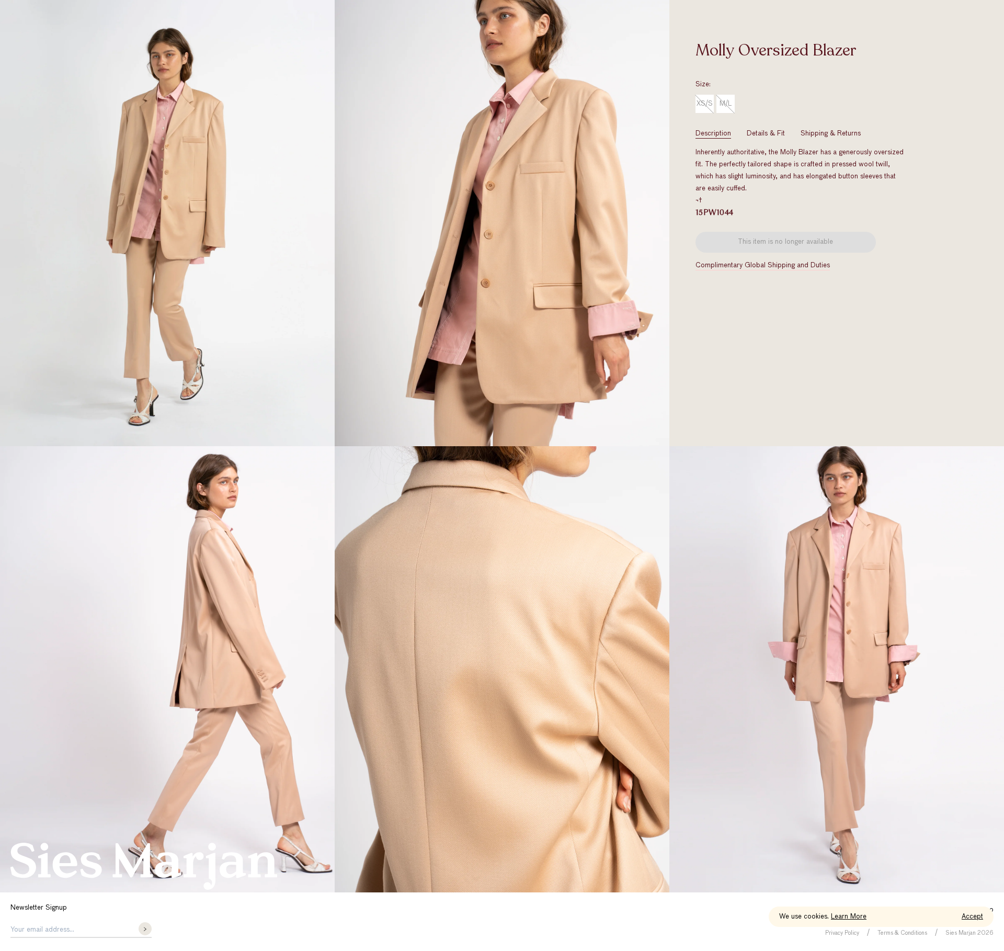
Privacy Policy (842, 933)
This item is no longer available (785, 242)
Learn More (848, 916)
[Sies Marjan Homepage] (143, 866)
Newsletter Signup (38, 907)
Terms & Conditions (902, 933)
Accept (972, 916)
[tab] (713, 134)
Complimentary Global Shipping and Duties (762, 265)
